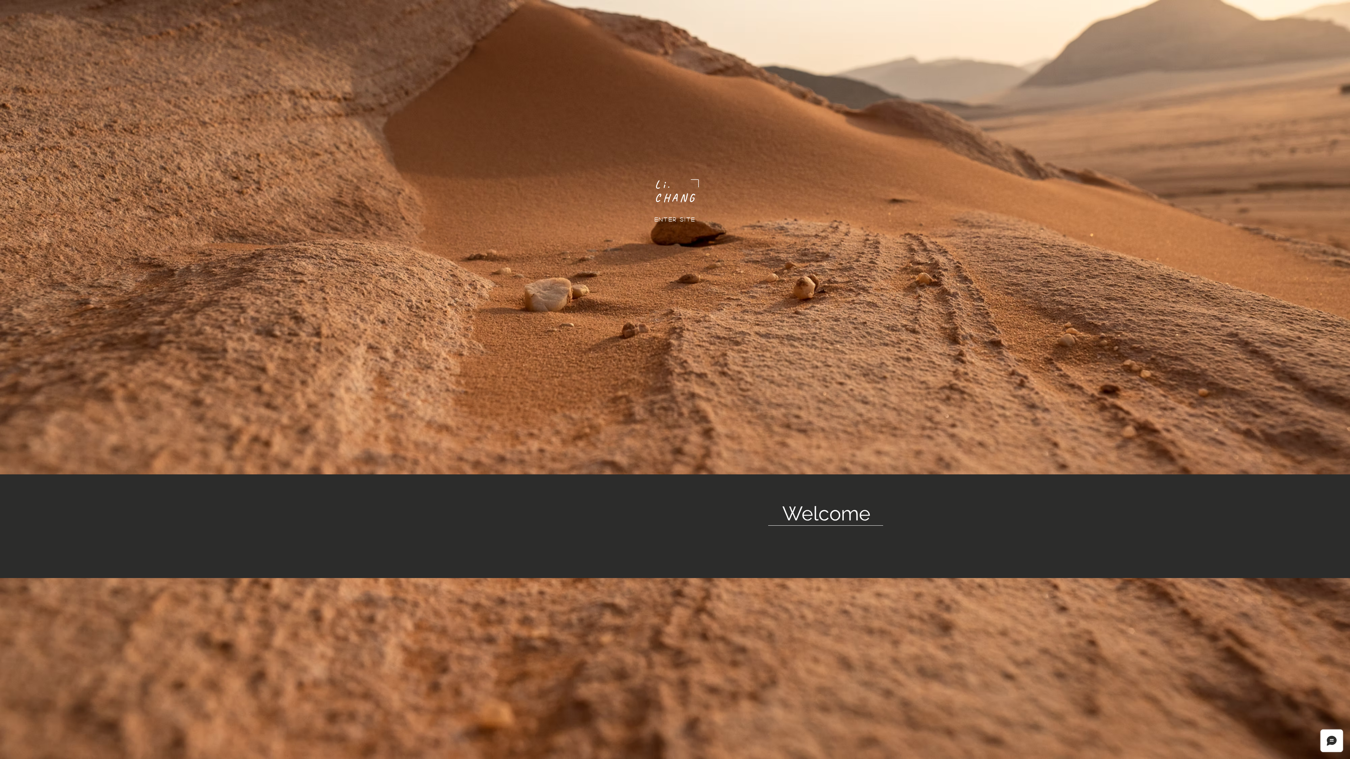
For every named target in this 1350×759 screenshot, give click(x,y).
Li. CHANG (676, 191)
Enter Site (675, 219)
